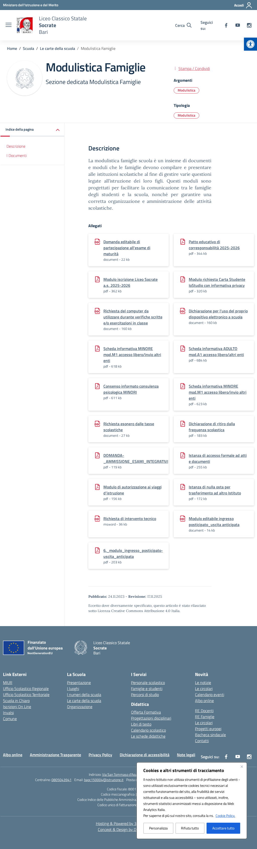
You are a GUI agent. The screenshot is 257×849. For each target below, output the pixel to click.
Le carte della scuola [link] (84, 701)
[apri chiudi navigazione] (9, 25)
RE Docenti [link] (204, 711)
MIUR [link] (7, 683)
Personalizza (158, 828)
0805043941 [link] (61, 779)
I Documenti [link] (17, 155)
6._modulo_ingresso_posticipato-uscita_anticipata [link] (133, 553)
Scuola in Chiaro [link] (16, 701)
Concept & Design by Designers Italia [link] (128, 829)
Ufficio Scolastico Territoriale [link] (26, 695)
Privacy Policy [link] (100, 755)
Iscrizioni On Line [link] (17, 707)
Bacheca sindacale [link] (210, 735)
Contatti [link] (202, 741)
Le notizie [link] (203, 683)
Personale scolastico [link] (148, 683)
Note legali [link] (186, 755)
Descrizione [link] (16, 146)
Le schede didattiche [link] (148, 736)
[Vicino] (242, 766)
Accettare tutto (223, 828)
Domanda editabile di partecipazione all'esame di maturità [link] (126, 248)
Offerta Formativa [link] (146, 712)
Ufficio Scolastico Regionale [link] (26, 689)
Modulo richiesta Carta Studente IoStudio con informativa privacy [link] (217, 282)
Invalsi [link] (8, 713)
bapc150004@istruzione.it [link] (103, 779)
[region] (192, 800)
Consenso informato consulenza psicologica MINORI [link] (131, 389)
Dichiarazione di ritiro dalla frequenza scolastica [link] (212, 427)
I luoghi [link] (73, 689)
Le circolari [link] (204, 689)
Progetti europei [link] (208, 729)
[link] (250, 44)
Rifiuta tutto (190, 828)
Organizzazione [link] (79, 707)
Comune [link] (10, 719)
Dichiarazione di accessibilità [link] (144, 755)
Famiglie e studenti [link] (146, 689)
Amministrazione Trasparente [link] (55, 755)
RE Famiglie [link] (204, 717)
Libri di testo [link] (141, 724)
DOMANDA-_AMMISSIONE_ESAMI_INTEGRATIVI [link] (135, 458)
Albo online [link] (204, 701)
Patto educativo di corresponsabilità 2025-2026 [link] (214, 245)
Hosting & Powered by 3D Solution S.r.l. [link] (128, 823)
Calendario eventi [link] (209, 695)
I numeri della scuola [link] (84, 695)
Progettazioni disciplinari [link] (151, 718)
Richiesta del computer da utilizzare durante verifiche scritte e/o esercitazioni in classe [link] (132, 317)
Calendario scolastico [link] (148, 730)
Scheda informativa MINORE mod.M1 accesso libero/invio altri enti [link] (132, 355)
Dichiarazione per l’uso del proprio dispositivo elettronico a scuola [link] (218, 314)
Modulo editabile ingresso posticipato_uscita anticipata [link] (214, 522)
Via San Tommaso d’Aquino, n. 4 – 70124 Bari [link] (135, 774)
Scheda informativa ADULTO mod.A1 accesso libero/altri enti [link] (216, 352)
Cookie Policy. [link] (225, 815)
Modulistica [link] (186, 90)
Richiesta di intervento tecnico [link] (129, 519)
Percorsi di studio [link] (145, 695)
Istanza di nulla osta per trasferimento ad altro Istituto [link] (215, 490)
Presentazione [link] (79, 683)
